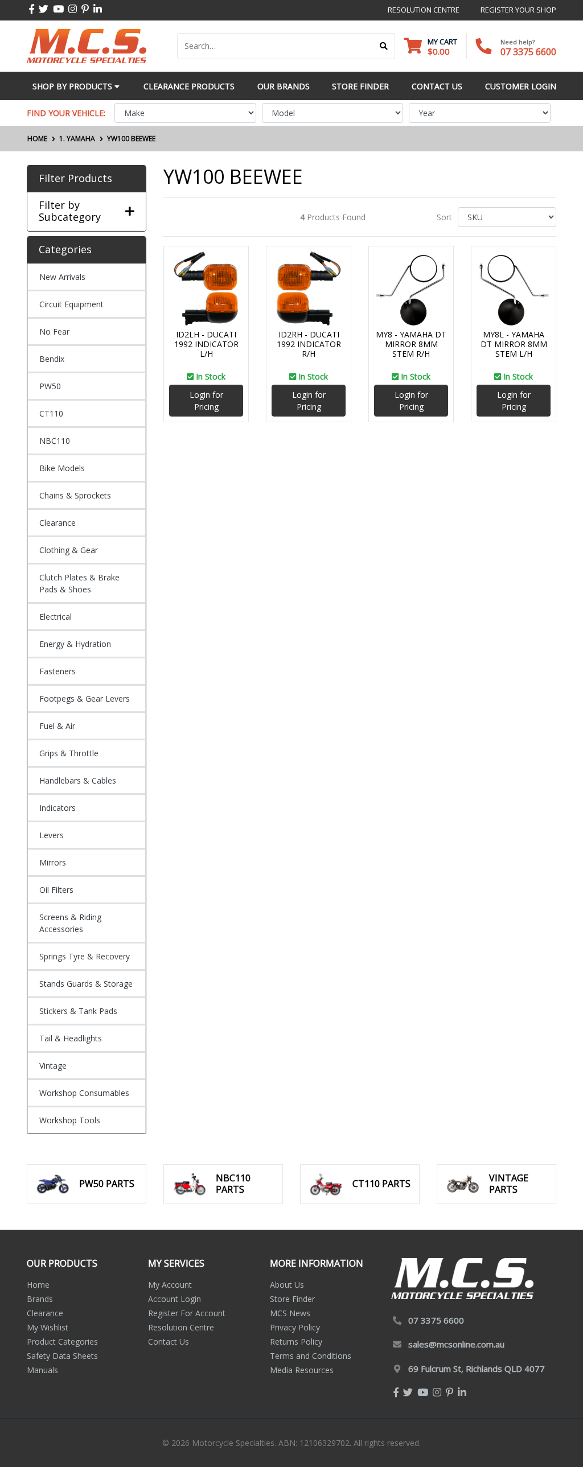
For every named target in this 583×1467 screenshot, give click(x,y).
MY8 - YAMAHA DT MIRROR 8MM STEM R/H (411, 344)
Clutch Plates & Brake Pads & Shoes (79, 583)
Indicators (57, 807)
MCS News (290, 1313)
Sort (444, 217)
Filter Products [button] (75, 178)
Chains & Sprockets (75, 495)
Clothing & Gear (68, 550)
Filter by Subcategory (70, 211)
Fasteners (57, 671)
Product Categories (62, 1341)
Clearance (57, 522)
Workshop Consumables (84, 1092)
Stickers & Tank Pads (78, 1011)
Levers (51, 835)
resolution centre (423, 10)
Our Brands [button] (283, 86)
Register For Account (186, 1313)
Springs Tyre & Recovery (84, 956)
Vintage (53, 1065)
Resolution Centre (181, 1327)
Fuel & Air (57, 725)
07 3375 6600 (528, 52)
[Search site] (384, 46)
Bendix (51, 358)
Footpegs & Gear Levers (84, 698)
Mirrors (52, 862)
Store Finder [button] (360, 86)
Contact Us (168, 1341)
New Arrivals (62, 276)
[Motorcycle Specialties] (86, 45)
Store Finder (292, 1298)
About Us (287, 1284)
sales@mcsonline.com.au (456, 1344)
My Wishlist (47, 1327)
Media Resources (302, 1370)
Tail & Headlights (70, 1038)
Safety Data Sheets (62, 1355)
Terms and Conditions (310, 1355)
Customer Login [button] (520, 86)
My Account (170, 1284)
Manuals (42, 1370)
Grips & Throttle (68, 753)
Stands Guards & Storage (86, 983)
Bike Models (62, 468)
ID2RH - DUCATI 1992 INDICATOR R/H (309, 344)
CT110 (51, 413)
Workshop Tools (69, 1120)
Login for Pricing (206, 400)
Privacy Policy (295, 1327)
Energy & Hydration (75, 643)
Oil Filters (56, 889)
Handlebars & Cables (77, 780)
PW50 (50, 386)
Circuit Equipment (71, 304)
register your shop (518, 10)
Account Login (174, 1298)
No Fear (54, 331)
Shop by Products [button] (73, 86)
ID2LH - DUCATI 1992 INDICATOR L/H (206, 344)
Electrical (55, 616)
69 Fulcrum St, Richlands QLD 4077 (476, 1368)
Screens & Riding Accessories (70, 923)
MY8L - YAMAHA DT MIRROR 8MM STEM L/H (514, 344)
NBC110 (54, 440)
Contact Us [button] (437, 86)
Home (38, 1284)
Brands (40, 1298)
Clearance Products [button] (189, 86)
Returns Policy (296, 1341)
